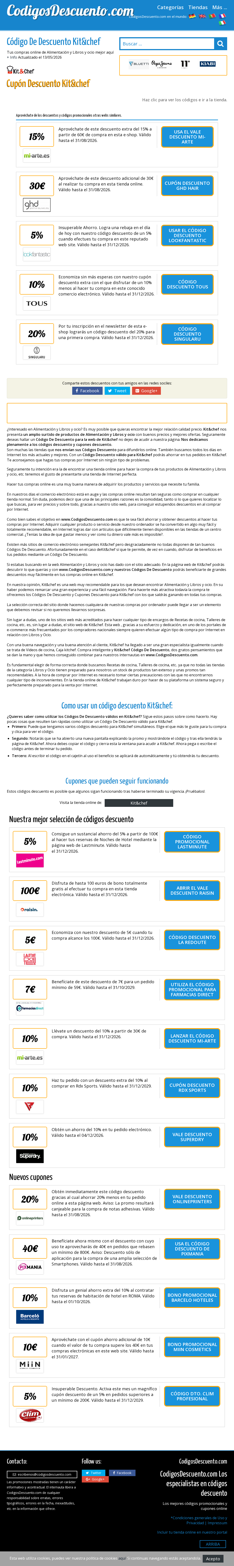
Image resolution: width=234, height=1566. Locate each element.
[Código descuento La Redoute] (30, 959)
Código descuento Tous (187, 284)
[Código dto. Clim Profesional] (30, 1415)
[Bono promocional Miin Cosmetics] (30, 1366)
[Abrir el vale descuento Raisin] (30, 910)
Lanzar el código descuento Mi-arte (192, 1038)
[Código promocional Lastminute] (30, 860)
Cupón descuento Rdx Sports (192, 1087)
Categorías (170, 7)
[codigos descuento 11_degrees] (184, 64)
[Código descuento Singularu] (37, 353)
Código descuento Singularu (187, 334)
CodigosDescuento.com (61, 10)
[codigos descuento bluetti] (139, 64)
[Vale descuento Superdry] (30, 1156)
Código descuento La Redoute (192, 939)
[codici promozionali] (222, 22)
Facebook (88, 390)
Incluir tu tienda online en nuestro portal (192, 1532)
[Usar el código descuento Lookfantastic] (37, 254)
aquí (122, 1558)
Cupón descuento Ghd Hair (187, 185)
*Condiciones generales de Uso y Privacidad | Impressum (199, 1520)
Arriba (213, 1544)
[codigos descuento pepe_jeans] (162, 64)
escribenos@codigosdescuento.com (43, 1474)
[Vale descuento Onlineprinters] (30, 1218)
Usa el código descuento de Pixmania (192, 1249)
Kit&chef (138, 803)
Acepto (213, 1558)
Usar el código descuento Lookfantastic (187, 235)
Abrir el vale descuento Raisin (192, 890)
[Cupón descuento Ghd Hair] (37, 205)
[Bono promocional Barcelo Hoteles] (30, 1317)
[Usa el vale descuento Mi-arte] (37, 156)
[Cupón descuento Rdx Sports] (30, 1107)
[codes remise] (222, 15)
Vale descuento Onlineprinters (192, 1199)
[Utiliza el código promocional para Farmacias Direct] (30, 1008)
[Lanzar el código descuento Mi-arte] (30, 1058)
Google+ (148, 390)
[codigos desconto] (212, 15)
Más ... (219, 7)
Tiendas (198, 7)
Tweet (119, 390)
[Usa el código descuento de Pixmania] (30, 1267)
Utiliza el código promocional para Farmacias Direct (192, 989)
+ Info (12, 57)
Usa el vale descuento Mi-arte (187, 137)
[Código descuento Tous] (37, 303)
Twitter (95, 1473)
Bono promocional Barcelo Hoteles (192, 1297)
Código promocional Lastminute (192, 842)
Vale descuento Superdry (192, 1136)
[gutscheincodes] (192, 15)
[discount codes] (202, 15)
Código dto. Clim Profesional (192, 1396)
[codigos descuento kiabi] (207, 64)
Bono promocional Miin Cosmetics (192, 1346)
